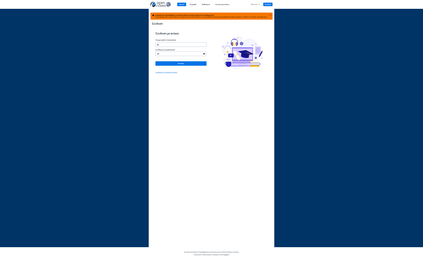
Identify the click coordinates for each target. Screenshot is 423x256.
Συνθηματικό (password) (165, 50)
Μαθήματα (206, 4)
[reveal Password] (204, 54)
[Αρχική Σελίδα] (160, 4)
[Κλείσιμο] (270, 15)
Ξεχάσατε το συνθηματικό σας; (166, 72)
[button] (255, 4)
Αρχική (181, 4)
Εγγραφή (193, 4)
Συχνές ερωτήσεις (222, 4)
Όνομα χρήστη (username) (165, 40)
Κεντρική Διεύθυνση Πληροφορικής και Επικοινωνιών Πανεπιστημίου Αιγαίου (211, 252)
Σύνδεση (268, 4)
